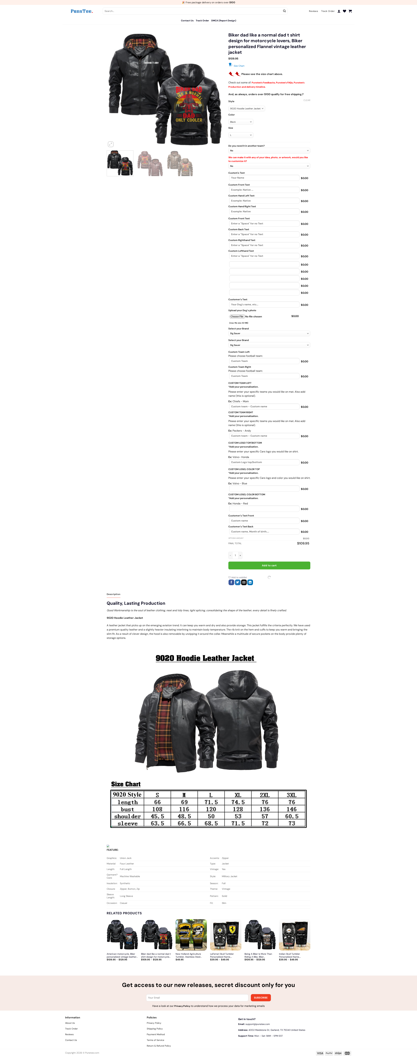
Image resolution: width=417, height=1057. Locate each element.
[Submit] (284, 11)
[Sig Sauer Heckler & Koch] (269, 333)
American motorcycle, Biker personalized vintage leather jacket (121, 955)
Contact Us (187, 20)
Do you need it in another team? (246, 145)
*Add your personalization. (243, 386)
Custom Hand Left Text (241, 195)
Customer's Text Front (241, 515)
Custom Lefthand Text (241, 250)
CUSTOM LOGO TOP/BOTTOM (245, 442)
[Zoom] (111, 144)
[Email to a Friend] (244, 582)
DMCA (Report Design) (223, 20)
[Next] (217, 89)
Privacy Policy (182, 1006)
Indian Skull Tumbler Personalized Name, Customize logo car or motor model (294, 955)
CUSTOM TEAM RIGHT (240, 412)
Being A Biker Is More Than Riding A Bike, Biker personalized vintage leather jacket (259, 955)
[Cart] (350, 11)
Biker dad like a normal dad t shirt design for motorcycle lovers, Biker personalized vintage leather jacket (156, 955)
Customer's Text (237, 299)
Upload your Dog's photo (242, 310)
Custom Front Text (239, 184)
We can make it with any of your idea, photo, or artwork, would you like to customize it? (268, 159)
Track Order (202, 20)
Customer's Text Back (240, 526)
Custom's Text (236, 172)
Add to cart (269, 565)
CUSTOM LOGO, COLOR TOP (244, 469)
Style (231, 101)
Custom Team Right (239, 366)
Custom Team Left (239, 351)
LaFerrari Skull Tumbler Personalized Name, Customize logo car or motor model (225, 955)
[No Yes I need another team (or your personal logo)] (269, 150)
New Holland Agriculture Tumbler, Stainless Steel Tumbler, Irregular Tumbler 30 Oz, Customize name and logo (191, 955)
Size (230, 128)
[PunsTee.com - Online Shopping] (81, 11)
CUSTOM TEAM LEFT (240, 383)
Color (231, 115)
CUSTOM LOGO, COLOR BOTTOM (246, 494)
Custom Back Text (238, 229)
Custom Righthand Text (241, 240)
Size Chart (239, 65)
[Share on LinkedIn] (250, 582)
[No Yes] (269, 166)
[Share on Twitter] (238, 582)
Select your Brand (238, 328)
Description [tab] (113, 594)
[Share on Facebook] (231, 582)
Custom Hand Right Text (242, 206)
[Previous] (113, 89)
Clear (306, 100)
